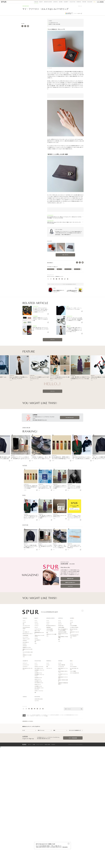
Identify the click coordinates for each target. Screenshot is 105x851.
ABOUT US (29, 744)
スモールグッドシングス (58, 284)
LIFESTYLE (55, 1)
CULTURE (61, 1)
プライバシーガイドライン (40, 744)
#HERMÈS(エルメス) (51, 269)
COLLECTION (72, 1)
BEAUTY (41, 1)
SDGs (94, 1)
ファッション (52, 284)
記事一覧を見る (57, 234)
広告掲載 (33, 744)
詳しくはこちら (65, 847)
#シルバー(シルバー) (68, 269)
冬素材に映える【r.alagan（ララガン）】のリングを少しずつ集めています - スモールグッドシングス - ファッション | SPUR (64, 223)
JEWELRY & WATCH (48, 1)
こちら (47, 715)
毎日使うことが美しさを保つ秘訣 (54, 24)
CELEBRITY (66, 1)
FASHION (36, 1)
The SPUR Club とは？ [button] (70, 417)
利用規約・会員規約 (47, 744)
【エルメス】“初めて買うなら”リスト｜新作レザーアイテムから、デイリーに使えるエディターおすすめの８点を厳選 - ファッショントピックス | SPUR (64, 217)
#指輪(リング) (59, 269)
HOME (49, 284)
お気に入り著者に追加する (66, 234)
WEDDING (78, 1)
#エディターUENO (77, 269)
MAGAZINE (89, 1)
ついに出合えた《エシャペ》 (53, 22)
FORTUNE (84, 1)
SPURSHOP (53, 744)
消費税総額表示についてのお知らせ (27, 721)
